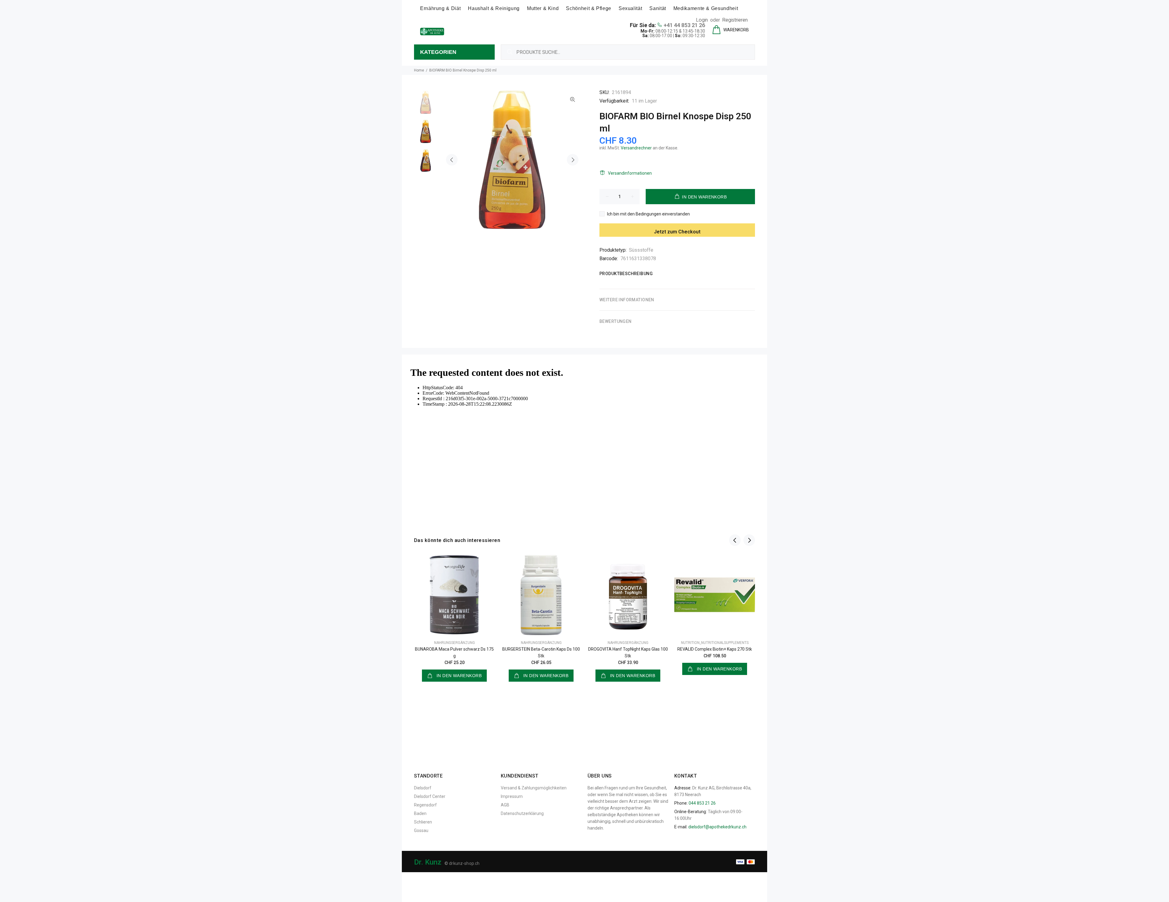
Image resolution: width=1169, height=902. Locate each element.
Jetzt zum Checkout (677, 232)
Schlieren (423, 822)
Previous (452, 160)
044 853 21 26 (702, 803)
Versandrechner (636, 147)
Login (702, 20)
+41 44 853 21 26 (684, 25)
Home (419, 70)
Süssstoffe (641, 250)
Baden (420, 813)
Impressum (512, 796)
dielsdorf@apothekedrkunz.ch (717, 826)
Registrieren (735, 20)
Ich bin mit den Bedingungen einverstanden (648, 214)
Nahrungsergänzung (454, 643)
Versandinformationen (630, 173)
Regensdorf (425, 804)
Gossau (421, 830)
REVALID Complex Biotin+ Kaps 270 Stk (714, 649)
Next (572, 160)
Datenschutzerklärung (522, 813)
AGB (505, 804)
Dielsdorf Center (429, 796)
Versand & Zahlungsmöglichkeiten (534, 787)
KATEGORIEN (438, 52)
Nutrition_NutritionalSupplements (715, 643)
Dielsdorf (422, 787)
